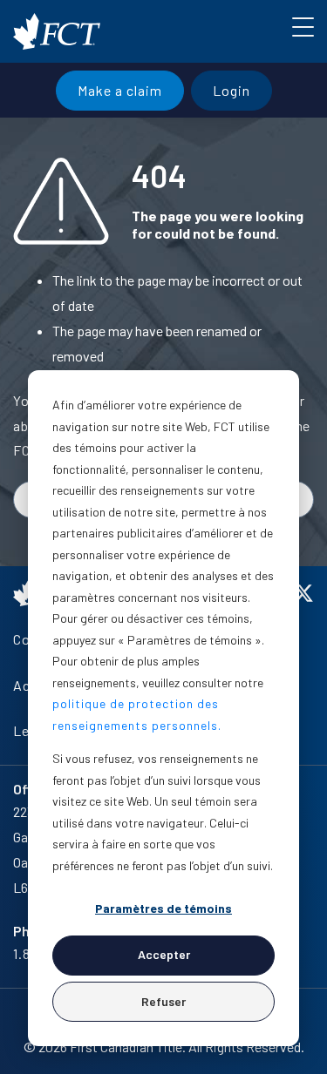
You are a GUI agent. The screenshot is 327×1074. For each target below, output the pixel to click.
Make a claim (120, 90)
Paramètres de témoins (163, 908)
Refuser (163, 1001)
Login (231, 90)
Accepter (164, 954)
